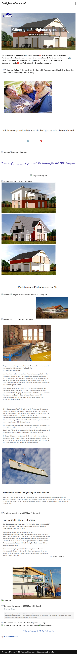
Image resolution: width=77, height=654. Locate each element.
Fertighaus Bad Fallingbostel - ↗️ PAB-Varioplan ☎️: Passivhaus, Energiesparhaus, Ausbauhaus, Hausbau (35, 142)
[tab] (17, 138)
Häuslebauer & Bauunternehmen (17, 138)
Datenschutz (42, 652)
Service (8, 146)
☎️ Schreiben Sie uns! (10, 636)
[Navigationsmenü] (73, 3)
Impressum (33, 652)
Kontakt (51, 652)
